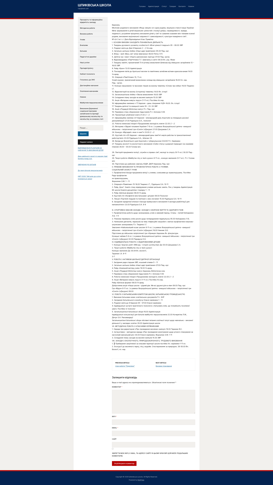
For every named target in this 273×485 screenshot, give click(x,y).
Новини (191, 6)
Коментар (117, 387)
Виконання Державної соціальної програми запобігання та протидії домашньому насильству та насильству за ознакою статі (91, 113)
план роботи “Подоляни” (125, 366)
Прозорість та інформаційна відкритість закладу (91, 21)
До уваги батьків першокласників (90, 170)
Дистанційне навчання (89, 85)
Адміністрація (153, 6)
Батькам (83, 51)
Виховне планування (164, 366)
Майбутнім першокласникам (91, 103)
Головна (142, 6)
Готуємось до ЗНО (87, 80)
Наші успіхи (84, 63)
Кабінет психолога (87, 74)
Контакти (182, 6)
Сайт (114, 439)
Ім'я (114, 416)
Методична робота (87, 28)
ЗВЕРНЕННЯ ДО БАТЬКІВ (87, 164)
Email (115, 428)
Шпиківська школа (94, 5)
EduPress (141, 480)
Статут (164, 6)
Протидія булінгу (86, 68)
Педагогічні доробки (88, 57)
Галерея (172, 6)
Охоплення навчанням (89, 91)
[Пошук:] (93, 128)
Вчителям (84, 45)
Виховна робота (86, 34)
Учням (82, 40)
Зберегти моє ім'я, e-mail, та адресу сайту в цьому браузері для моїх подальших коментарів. (150, 454)
